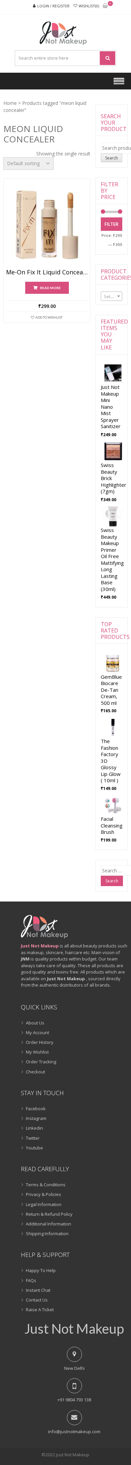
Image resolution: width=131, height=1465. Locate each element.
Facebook (36, 1109)
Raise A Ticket (40, 1310)
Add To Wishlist (48, 317)
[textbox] (111, 296)
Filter (111, 224)
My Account (37, 1032)
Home (10, 103)
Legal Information (43, 1204)
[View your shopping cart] (105, 6)
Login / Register (53, 5)
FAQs (31, 1280)
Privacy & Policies (43, 1194)
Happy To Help (41, 1270)
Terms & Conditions (46, 1185)
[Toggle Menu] (119, 81)
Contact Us (37, 1300)
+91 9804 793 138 (74, 1400)
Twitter (33, 1138)
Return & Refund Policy (49, 1214)
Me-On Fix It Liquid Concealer (47, 272)
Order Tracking (41, 1062)
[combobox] (111, 296)
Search (111, 158)
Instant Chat (38, 1290)
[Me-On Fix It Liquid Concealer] (47, 225)
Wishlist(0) (89, 5)
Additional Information (48, 1224)
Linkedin (34, 1128)
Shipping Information (47, 1233)
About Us (35, 1023)
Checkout (35, 1072)
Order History (39, 1042)
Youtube (34, 1148)
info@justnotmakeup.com (74, 1431)
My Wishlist (37, 1052)
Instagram (36, 1118)
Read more (50, 288)
